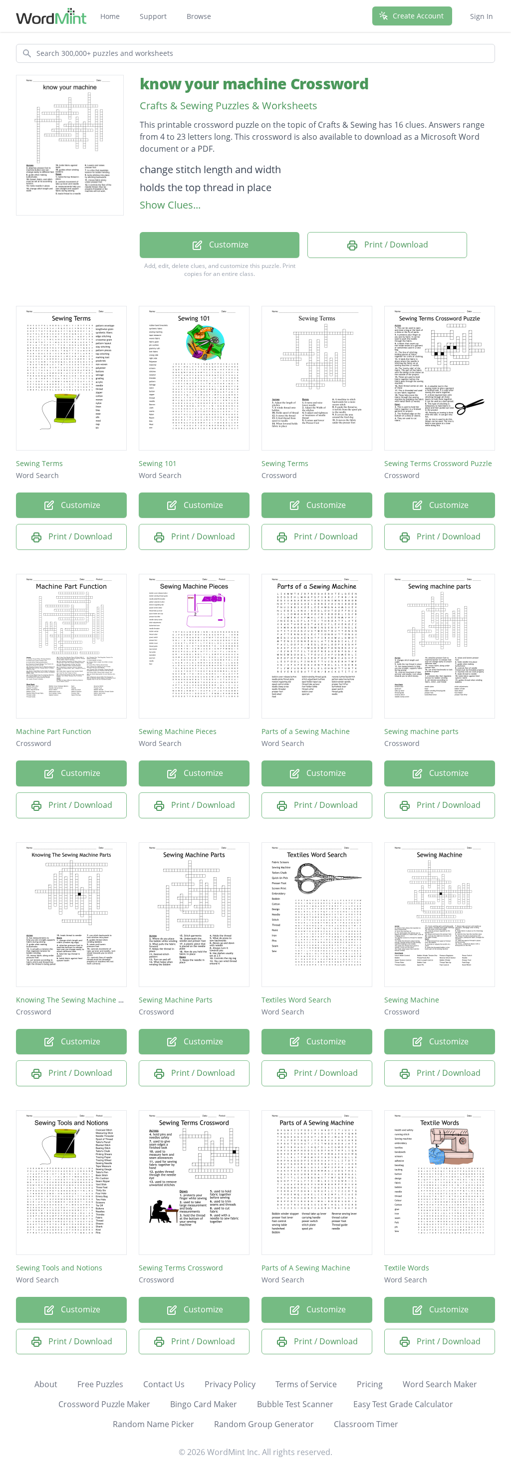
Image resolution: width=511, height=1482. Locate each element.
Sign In (481, 16)
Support (153, 16)
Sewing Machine (411, 999)
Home (110, 16)
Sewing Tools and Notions (59, 1267)
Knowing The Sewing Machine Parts (75, 999)
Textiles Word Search (296, 999)
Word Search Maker (440, 1384)
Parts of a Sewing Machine (305, 731)
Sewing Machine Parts (176, 999)
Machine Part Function (53, 731)
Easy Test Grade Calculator (403, 1404)
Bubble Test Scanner (295, 1404)
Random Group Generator (264, 1424)
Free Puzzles (100, 1384)
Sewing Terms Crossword (181, 1267)
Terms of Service (306, 1384)
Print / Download (395, 244)
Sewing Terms (39, 463)
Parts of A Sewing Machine (305, 1267)
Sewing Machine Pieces (178, 731)
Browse (199, 16)
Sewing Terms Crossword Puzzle (438, 463)
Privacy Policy (230, 1384)
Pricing (370, 1384)
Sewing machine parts (421, 731)
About (45, 1384)
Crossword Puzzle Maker (104, 1404)
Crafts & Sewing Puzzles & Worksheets (228, 105)
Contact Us (164, 1384)
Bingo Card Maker (203, 1404)
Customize (228, 244)
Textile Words (406, 1267)
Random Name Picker (153, 1424)
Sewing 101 (158, 463)
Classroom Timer (366, 1424)
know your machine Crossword (254, 83)
